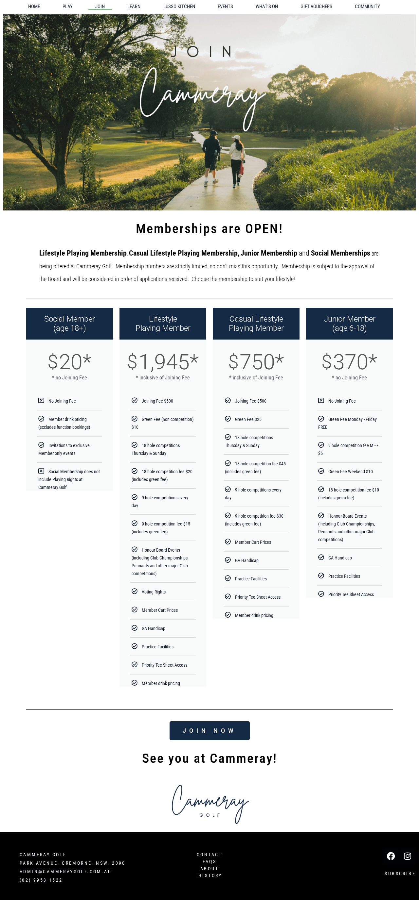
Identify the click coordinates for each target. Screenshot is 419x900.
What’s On (267, 6)
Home (34, 6)
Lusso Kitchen (179, 6)
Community (367, 6)
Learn (133, 6)
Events (225, 6)
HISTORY (210, 875)
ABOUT (209, 868)
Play (68, 6)
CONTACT (209, 854)
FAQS (210, 861)
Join (100, 6)
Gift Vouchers (316, 6)
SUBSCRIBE (400, 873)
